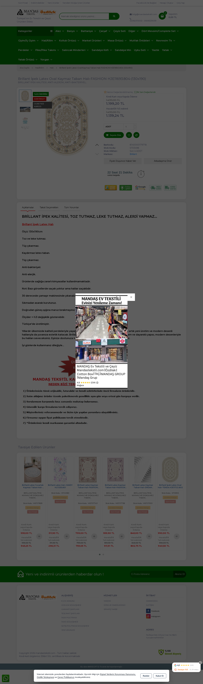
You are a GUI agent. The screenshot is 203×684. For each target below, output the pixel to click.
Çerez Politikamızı (66, 677)
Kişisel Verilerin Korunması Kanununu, (118, 674)
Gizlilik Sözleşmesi (45, 677)
